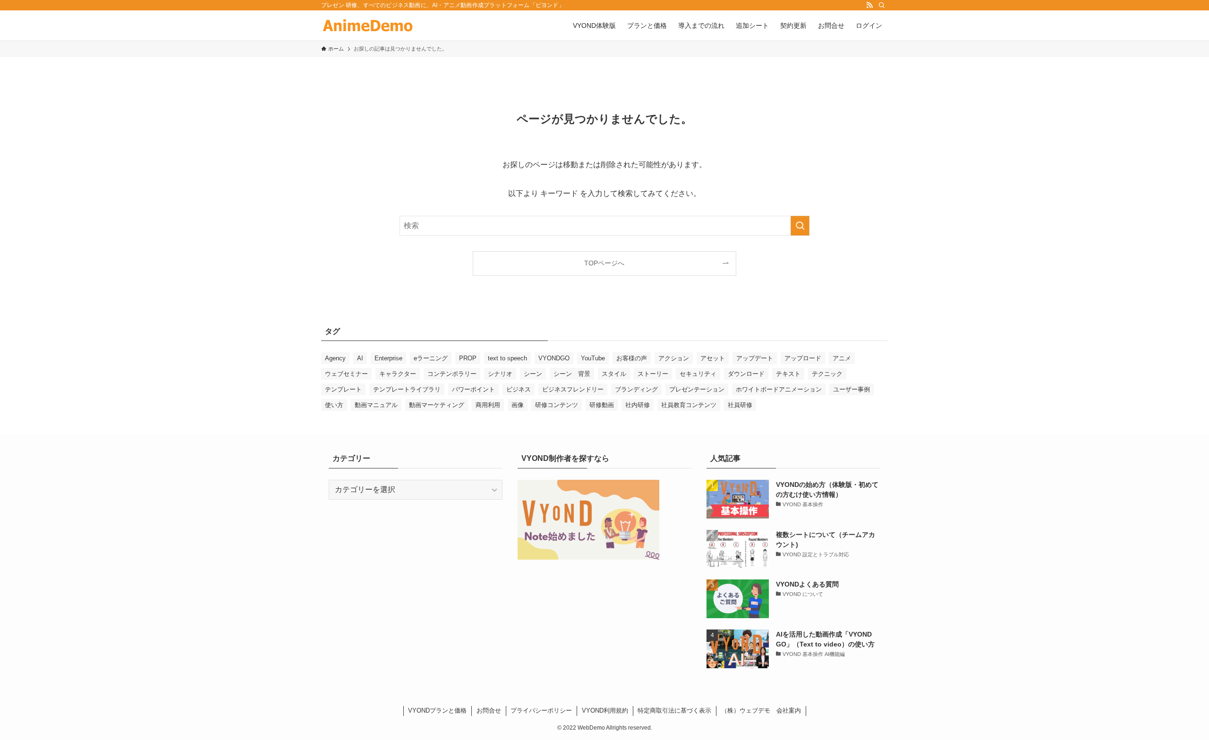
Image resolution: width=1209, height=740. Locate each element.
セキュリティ (698, 373)
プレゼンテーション (696, 389)
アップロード (802, 358)
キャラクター (397, 373)
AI (360, 358)
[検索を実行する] (800, 226)
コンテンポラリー (452, 373)
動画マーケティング (436, 404)
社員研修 (740, 404)
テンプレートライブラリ (407, 389)
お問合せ (489, 710)
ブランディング (636, 389)
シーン (533, 373)
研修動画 (601, 404)
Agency (335, 358)
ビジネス (518, 389)
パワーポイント (473, 389)
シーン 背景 (571, 373)
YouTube (593, 358)
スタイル (614, 373)
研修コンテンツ (556, 404)
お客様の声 (631, 358)
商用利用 (488, 404)
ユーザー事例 (851, 389)
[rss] (869, 5)
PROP (468, 358)
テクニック (827, 373)
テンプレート (343, 389)
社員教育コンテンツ (688, 404)
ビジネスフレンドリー (573, 389)
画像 (517, 404)
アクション (673, 358)
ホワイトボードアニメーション (779, 389)
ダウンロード (746, 373)
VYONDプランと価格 (437, 710)
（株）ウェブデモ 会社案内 (761, 710)
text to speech (507, 358)
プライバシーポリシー (541, 710)
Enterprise (388, 358)
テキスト (788, 373)
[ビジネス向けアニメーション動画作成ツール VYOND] (367, 25)
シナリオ (500, 373)
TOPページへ (604, 263)
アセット (712, 358)
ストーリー (653, 373)
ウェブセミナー (346, 373)
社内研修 (637, 404)
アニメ (842, 358)
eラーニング (431, 358)
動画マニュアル (376, 404)
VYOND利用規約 (605, 710)
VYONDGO (554, 358)
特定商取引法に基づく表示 (674, 710)
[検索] (882, 5)
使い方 (334, 404)
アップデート (754, 358)
